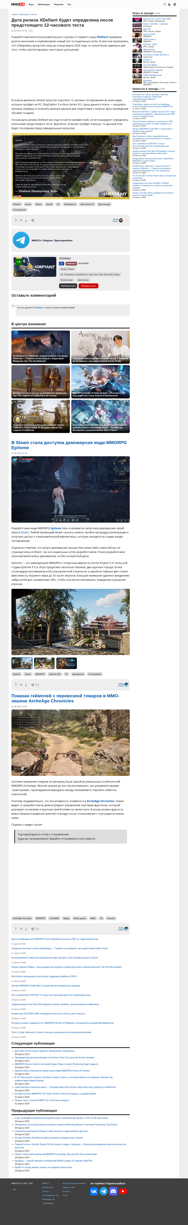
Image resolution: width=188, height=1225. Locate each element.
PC (58, 204)
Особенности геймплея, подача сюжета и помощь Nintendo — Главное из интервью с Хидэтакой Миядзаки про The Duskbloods (40, 358)
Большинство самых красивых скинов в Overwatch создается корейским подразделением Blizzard (150, 96)
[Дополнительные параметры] (126, 220)
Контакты (66, 1191)
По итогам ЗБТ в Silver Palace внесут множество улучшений (154, 177)
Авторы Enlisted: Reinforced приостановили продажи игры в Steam (49, 1138)
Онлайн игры (47, 1187)
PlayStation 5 (70, 204)
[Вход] (174, 4)
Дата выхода (104, 204)
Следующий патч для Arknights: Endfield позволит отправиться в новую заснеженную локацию (153, 185)
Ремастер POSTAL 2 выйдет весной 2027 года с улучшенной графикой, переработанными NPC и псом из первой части (154, 114)
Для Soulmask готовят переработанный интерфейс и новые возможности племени (152, 137)
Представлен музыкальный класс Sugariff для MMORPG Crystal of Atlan (153, 159)
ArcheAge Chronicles (100, 801)
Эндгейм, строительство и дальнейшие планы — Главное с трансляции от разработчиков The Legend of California (40, 427)
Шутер (28, 204)
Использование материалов (74, 1183)
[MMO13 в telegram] (47, 247)
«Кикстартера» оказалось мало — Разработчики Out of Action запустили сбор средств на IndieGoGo (65, 1087)
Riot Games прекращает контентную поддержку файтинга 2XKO (44, 976)
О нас (65, 1195)
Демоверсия (78, 674)
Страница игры (68, 286)
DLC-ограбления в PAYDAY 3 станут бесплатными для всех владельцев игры (51, 995)
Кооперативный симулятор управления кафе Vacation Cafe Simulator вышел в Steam (54, 958)
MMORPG (40, 674)
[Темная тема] (169, 4)
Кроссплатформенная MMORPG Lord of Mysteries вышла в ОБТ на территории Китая (54, 939)
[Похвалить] (16, 220)
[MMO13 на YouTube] (123, 1191)
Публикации (44, 4)
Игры (31, 4)
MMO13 (45, 1183)
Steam (25, 532)
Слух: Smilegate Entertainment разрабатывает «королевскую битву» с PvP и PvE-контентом (61, 1118)
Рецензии (58, 4)
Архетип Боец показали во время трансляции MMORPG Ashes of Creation (52, 1071)
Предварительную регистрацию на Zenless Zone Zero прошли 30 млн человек (54, 1057)
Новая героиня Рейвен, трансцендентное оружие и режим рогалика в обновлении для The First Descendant (66, 967)
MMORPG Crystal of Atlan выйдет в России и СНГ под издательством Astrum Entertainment (99, 394)
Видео (66, 918)
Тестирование (19, 210)
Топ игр (45, 1191)
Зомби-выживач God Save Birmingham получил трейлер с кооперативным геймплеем (55, 1004)
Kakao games (80, 918)
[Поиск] (165, 4)
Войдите (39, 307)
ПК (101, 918)
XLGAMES (54, 918)
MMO (93, 918)
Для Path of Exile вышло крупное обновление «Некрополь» (45, 1051)
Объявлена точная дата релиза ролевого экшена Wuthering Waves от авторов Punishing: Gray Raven (66, 1124)
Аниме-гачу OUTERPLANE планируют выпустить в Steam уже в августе (48, 1013)
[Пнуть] (26, 220)
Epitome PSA (55, 674)
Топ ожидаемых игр (50, 1195)
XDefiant (102, 37)
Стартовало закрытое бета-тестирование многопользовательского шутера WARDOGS (152, 105)
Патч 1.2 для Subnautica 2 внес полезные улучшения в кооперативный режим (51, 1032)
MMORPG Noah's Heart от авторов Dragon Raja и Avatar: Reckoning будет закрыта (56, 1064)
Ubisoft (49, 204)
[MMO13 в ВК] (94, 1191)
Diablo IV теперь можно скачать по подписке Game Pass (43, 1167)
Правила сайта (69, 1187)
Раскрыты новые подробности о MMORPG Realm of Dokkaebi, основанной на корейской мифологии (62, 1023)
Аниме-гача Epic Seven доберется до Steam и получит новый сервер (153, 194)
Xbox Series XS (87, 204)
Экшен (39, 204)
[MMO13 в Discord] (113, 1191)
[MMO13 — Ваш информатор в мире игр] (18, 4)
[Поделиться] (32, 220)
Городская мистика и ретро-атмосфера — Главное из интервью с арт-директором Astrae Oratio (100, 359)
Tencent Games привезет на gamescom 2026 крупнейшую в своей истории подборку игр (153, 122)
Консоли (111, 918)
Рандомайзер (48, 1203)
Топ (69, 4)
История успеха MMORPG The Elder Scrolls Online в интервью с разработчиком (55, 1094)
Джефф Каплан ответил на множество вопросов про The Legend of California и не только (39, 394)
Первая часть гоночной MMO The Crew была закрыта (42, 1100)
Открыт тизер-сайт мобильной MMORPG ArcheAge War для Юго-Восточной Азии (56, 1154)
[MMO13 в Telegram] (104, 1191)
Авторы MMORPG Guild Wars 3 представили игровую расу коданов (45, 986)
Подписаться (88, 286)
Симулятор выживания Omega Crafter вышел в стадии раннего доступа (51, 1131)
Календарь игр (48, 1199)
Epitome (56, 528)
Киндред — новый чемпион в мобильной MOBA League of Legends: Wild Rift (53, 1161)
